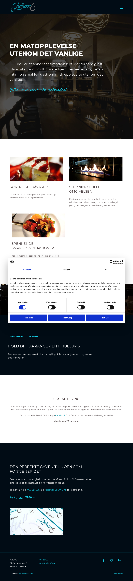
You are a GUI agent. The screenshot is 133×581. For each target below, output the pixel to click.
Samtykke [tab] (27, 269)
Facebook (60, 415)
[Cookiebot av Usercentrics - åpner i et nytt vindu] (111, 262)
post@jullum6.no (56, 489)
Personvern (118, 573)
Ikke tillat (29, 318)
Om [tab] (105, 269)
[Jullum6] (104, 560)
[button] (17, 336)
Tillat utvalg (66, 318)
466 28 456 (33, 489)
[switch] (52, 307)
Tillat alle (105, 318)
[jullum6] (112, 560)
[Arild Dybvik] (119, 560)
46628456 (43, 560)
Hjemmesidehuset (25, 573)
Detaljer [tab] (66, 269)
